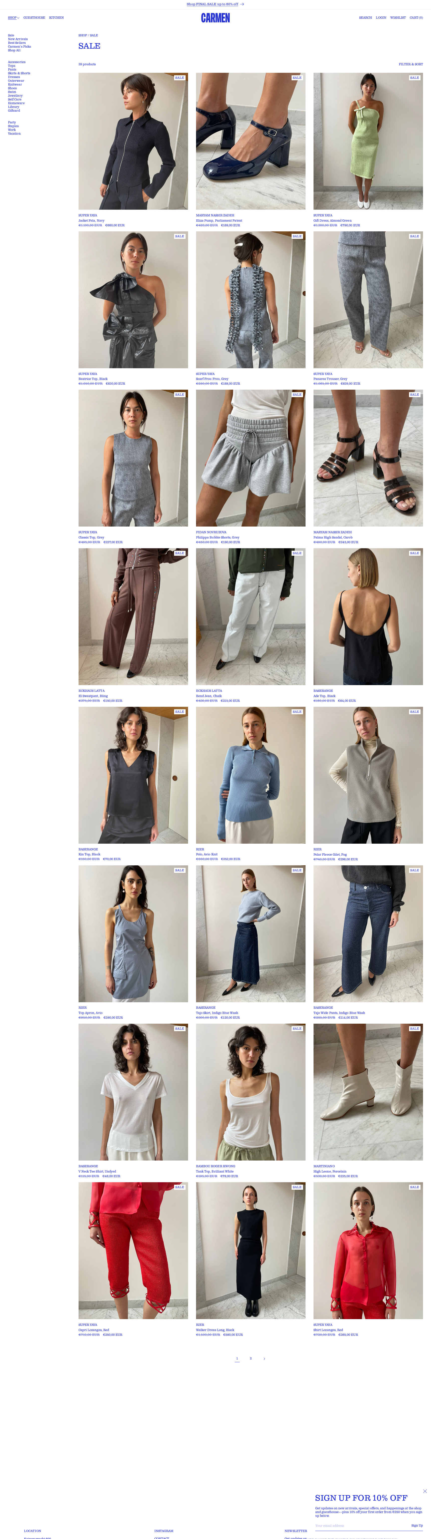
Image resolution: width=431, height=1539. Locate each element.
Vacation (14, 134)
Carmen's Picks (19, 47)
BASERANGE (323, 691)
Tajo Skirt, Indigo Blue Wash (217, 1013)
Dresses (14, 77)
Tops (11, 66)
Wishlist (398, 18)
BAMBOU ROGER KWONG (215, 1166)
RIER (200, 849)
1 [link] (237, 1358)
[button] (13, 18)
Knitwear (15, 85)
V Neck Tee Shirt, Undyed (97, 1172)
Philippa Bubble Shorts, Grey (217, 538)
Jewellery (15, 96)
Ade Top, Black (324, 696)
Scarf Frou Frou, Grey (212, 379)
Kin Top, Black (89, 854)
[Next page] (264, 1358)
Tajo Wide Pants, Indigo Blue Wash (339, 1013)
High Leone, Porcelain (330, 1172)
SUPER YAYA (88, 215)
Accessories (16, 62)
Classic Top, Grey (91, 538)
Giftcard (14, 111)
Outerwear (16, 81)
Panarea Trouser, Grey (331, 379)
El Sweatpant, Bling (93, 696)
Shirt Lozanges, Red (328, 1330)
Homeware (16, 103)
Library (13, 107)
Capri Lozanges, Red (94, 1330)
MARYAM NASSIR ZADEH (215, 215)
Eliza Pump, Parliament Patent (219, 221)
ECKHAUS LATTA (92, 691)
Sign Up (417, 1526)
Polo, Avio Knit (206, 854)
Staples (13, 126)
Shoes (12, 88)
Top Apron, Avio (91, 1013)
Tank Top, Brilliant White (215, 1172)
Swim (12, 92)
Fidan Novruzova (211, 532)
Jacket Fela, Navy (92, 221)
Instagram (164, 1531)
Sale (11, 35)
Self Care (14, 99)
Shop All (14, 50)
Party (12, 122)
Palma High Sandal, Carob (333, 538)
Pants (12, 70)
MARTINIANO (324, 1166)
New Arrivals (18, 39)
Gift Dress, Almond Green (333, 221)
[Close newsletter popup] (425, 1491)
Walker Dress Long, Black (215, 1330)
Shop (83, 35)
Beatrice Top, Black (93, 379)
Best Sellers (17, 43)
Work (12, 130)
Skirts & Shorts (19, 73)
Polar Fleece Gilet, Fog (330, 855)
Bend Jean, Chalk (209, 696)
